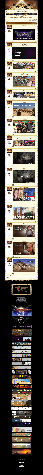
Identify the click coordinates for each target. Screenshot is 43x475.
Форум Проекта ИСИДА (8, 275)
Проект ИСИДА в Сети (31, 17)
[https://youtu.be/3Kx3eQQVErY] (24, 219)
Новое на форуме (19, 18)
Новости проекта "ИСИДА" (19, 275)
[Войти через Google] (28, 1)
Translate (26, 15)
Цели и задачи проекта (21, 17)
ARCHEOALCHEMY (25, 275)
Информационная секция (14, 275)
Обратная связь (23, 18)
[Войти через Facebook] (27, 1)
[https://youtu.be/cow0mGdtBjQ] (24, 254)
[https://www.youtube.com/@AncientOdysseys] (24, 39)
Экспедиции (24, 17)
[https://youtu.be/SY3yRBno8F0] (24, 200)
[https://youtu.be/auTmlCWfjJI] (18, 98)
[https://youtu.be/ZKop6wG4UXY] (24, 115)
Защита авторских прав (16, 17)
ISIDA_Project (9, 61)
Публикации (27, 17)
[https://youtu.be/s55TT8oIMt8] (29, 98)
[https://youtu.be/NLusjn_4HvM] (24, 87)
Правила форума (11, 17)
